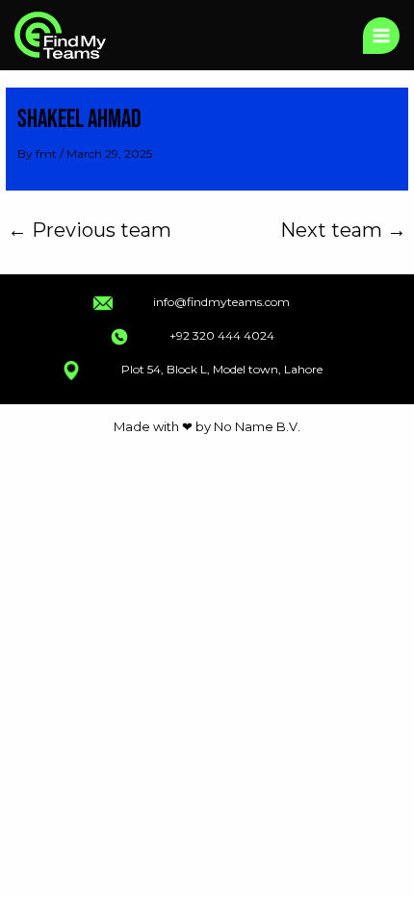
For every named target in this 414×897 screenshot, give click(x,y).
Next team (343, 230)
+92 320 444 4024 (221, 335)
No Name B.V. (257, 426)
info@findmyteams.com (221, 302)
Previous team (89, 230)
